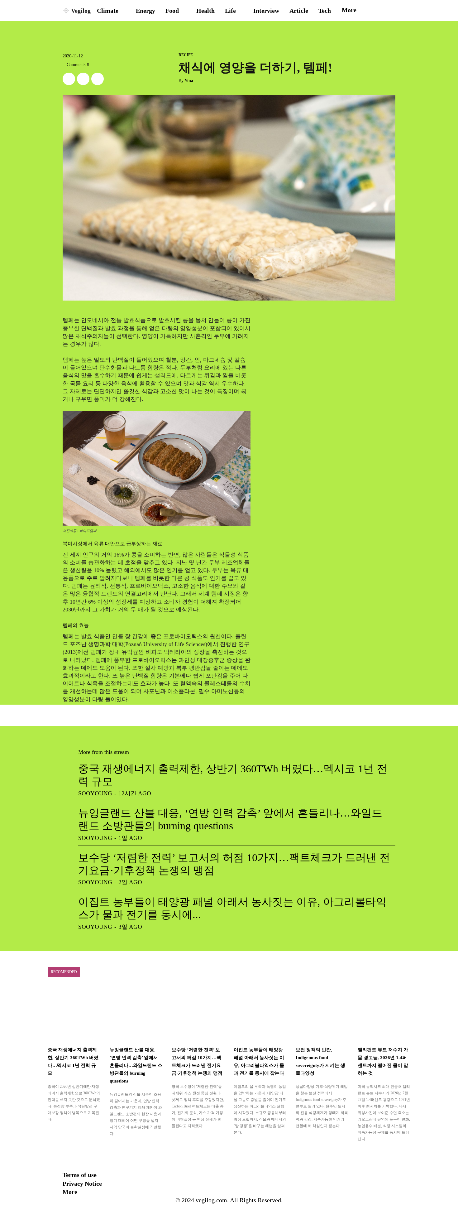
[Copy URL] (97, 79)
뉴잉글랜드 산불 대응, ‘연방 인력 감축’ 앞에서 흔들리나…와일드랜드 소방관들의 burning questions (136, 1065)
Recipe (186, 55)
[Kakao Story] (83, 79)
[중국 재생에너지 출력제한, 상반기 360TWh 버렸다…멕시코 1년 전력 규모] (74, 1014)
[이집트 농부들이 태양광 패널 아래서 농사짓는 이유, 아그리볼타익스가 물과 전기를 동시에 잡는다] (260, 1014)
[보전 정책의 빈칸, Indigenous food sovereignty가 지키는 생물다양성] (322, 1014)
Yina (188, 80)
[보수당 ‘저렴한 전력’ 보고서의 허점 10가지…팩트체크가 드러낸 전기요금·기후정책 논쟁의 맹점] (198, 1014)
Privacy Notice (82, 1183)
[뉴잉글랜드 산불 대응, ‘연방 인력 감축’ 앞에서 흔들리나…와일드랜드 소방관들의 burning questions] (136, 1014)
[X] (69, 79)
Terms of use (80, 1174)
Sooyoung (95, 793)
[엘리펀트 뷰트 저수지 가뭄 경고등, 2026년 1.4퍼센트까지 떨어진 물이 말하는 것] (384, 1014)
